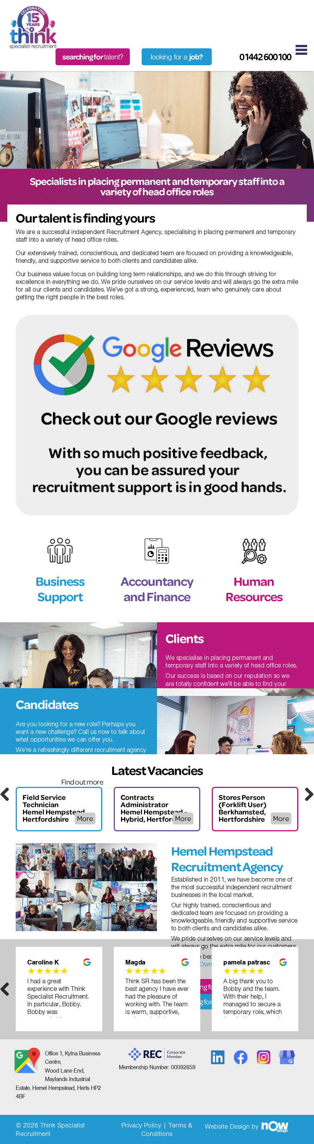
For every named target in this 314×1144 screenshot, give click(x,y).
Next (306, 794)
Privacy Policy (141, 1125)
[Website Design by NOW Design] (274, 1126)
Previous (7, 794)
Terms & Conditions (166, 1129)
